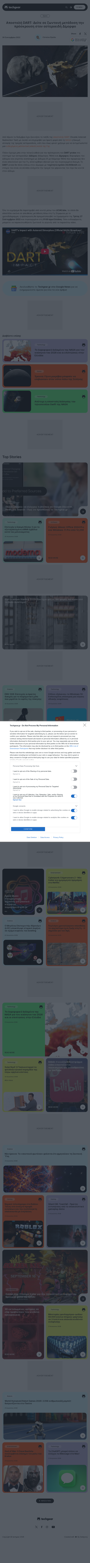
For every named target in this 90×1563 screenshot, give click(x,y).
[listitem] (45, 766)
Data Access (45, 837)
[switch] (74, 771)
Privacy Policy (58, 837)
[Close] (85, 726)
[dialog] (45, 781)
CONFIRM (28, 829)
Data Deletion (32, 837)
